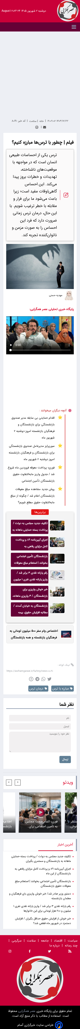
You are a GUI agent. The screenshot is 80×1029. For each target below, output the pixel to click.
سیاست (72, 940)
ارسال (65, 759)
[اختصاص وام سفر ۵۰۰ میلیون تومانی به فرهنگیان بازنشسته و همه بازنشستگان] (65, 634)
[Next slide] (9, 782)
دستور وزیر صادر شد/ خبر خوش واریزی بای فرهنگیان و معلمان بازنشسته (40, 896)
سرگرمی (17, 940)
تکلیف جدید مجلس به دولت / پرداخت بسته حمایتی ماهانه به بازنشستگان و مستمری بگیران (30, 527)
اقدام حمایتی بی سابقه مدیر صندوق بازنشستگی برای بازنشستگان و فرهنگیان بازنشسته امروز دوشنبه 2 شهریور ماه (33, 428)
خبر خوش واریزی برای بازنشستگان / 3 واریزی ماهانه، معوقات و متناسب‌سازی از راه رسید (30, 593)
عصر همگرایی (26, 1011)
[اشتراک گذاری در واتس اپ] (43, 679)
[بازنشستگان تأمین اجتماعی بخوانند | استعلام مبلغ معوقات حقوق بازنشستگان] (57, 560)
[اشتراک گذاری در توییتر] (49, 679)
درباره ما (55, 945)
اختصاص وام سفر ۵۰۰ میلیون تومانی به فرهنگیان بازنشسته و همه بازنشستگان (34, 634)
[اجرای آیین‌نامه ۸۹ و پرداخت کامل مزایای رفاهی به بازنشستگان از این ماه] (57, 543)
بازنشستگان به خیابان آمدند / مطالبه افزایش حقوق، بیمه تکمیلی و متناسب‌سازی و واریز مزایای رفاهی (30, 610)
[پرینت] (36, 127)
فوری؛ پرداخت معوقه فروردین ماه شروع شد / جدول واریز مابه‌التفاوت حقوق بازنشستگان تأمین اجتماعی (31, 474)
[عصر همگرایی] (67, 10)
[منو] (40, 27)
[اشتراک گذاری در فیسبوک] (31, 679)
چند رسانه (71, 945)
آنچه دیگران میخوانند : (53, 410)
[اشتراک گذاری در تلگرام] (37, 679)
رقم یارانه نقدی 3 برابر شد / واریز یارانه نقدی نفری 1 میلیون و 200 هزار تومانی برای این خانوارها (30, 577)
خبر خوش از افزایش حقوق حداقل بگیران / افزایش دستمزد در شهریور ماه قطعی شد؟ (43, 921)
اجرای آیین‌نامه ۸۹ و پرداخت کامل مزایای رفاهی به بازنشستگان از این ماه (32, 544)
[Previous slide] (18, 782)
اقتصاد (58, 940)
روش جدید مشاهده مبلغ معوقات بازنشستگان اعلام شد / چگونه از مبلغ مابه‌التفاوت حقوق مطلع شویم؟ (32, 496)
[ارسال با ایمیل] (44, 127)
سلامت (31, 940)
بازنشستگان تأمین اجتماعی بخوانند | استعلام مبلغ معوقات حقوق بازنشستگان (31, 560)
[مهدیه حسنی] (69, 295)
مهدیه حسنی (55, 295)
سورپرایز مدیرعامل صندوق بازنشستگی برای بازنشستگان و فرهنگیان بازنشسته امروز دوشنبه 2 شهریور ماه (32, 453)
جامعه (45, 940)
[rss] (69, 952)
